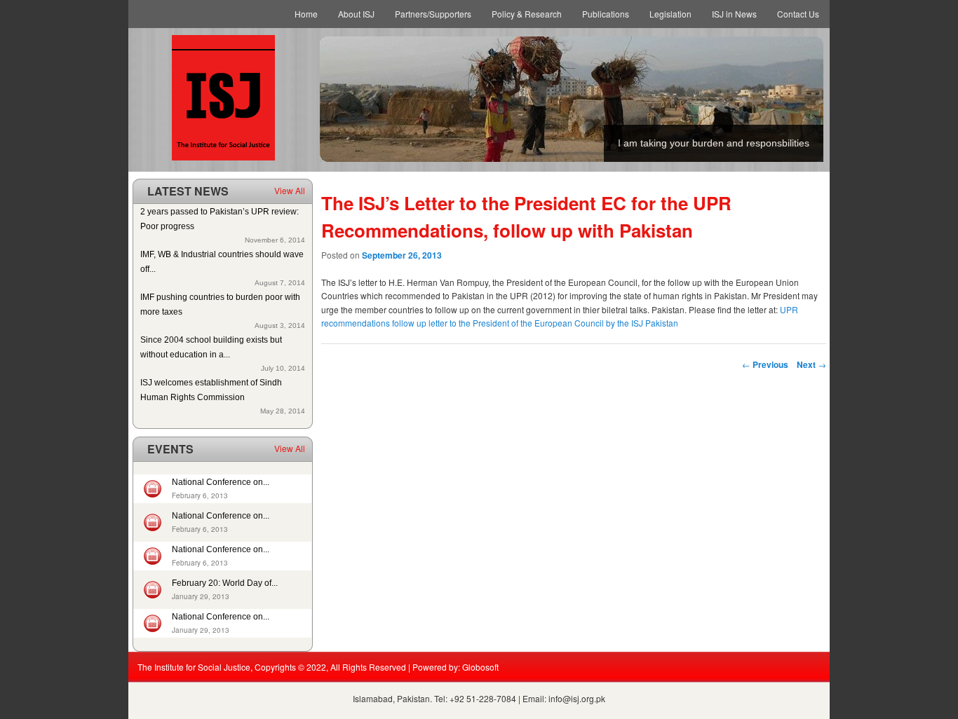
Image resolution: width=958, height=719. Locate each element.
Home (306, 14)
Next (811, 364)
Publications (605, 14)
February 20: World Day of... (225, 583)
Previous (765, 364)
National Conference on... (220, 482)
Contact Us (798, 14)
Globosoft (480, 667)
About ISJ (356, 14)
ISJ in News (734, 14)
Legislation (670, 14)
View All (289, 190)
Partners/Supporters (433, 14)
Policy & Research (527, 14)
